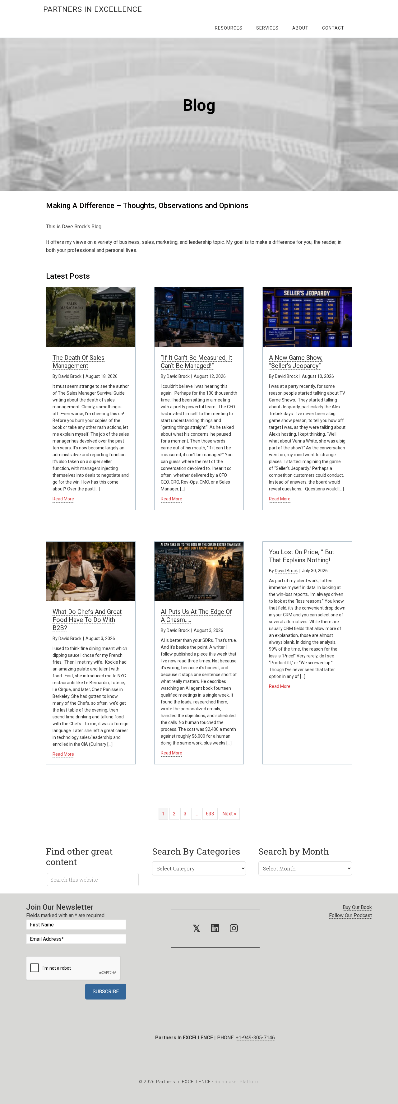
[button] (196, 928)
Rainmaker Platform (237, 1081)
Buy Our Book (357, 907)
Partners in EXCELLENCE (92, 9)
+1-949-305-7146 (255, 1038)
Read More (63, 498)
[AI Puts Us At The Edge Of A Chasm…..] (199, 597)
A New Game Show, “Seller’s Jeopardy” (295, 361)
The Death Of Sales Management (78, 361)
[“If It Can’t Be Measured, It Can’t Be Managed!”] (199, 343)
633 (210, 814)
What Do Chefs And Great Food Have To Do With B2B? (87, 620)
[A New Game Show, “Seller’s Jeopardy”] (307, 343)
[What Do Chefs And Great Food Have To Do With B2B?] (90, 597)
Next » (229, 814)
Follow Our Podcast (350, 915)
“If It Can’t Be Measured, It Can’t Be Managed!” (196, 361)
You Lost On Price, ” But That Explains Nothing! (301, 556)
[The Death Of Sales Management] (90, 343)
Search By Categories (196, 851)
